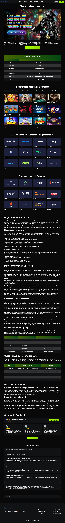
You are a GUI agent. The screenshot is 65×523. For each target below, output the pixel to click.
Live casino (24, 90)
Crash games (38, 90)
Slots (53, 90)
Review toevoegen (54, 420)
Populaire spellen (10, 90)
